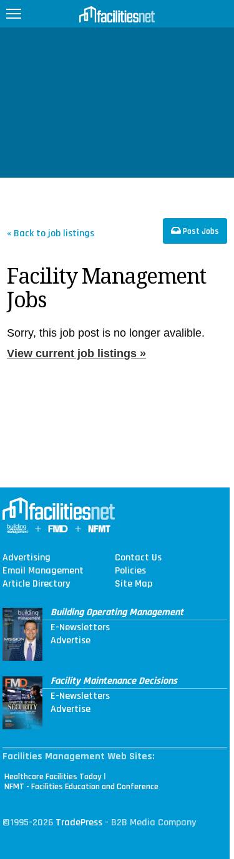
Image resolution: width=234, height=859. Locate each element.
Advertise (70, 641)
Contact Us (138, 558)
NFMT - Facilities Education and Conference (81, 786)
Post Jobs (200, 231)
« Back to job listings (50, 233)
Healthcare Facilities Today (53, 776)
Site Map (133, 584)
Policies (130, 571)
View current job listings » (76, 353)
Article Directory (36, 584)
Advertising (26, 558)
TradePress (79, 822)
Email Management (43, 571)
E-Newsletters (80, 628)
